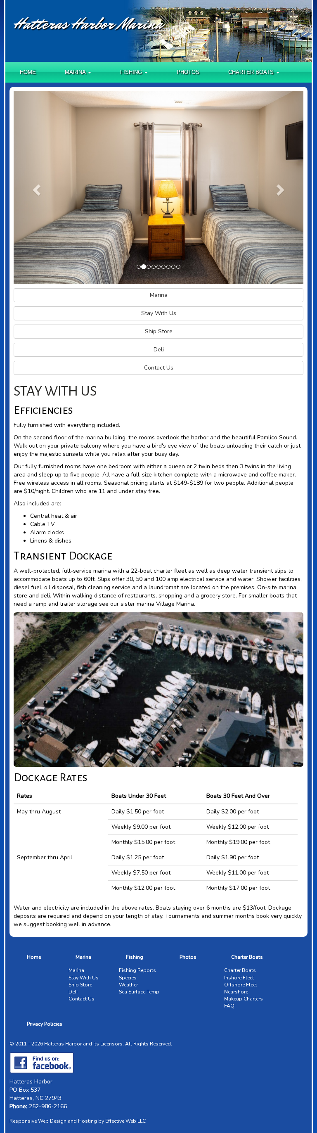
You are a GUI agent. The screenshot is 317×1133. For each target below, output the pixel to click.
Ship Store (80, 984)
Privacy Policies (44, 1024)
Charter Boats (247, 957)
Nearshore (236, 991)
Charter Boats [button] (251, 72)
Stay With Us (84, 977)
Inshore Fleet (239, 977)
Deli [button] (159, 349)
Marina (83, 957)
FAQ (229, 1006)
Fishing (134, 957)
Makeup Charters (243, 999)
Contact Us (82, 999)
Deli (73, 991)
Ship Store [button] (159, 331)
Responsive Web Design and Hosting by (56, 1121)
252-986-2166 (48, 1106)
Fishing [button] (132, 72)
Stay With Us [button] (158, 313)
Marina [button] (76, 72)
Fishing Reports (137, 970)
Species (128, 977)
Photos (188, 72)
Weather (128, 984)
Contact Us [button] (158, 368)
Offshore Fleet (240, 984)
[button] (35, 187)
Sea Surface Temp (139, 991)
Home (28, 72)
